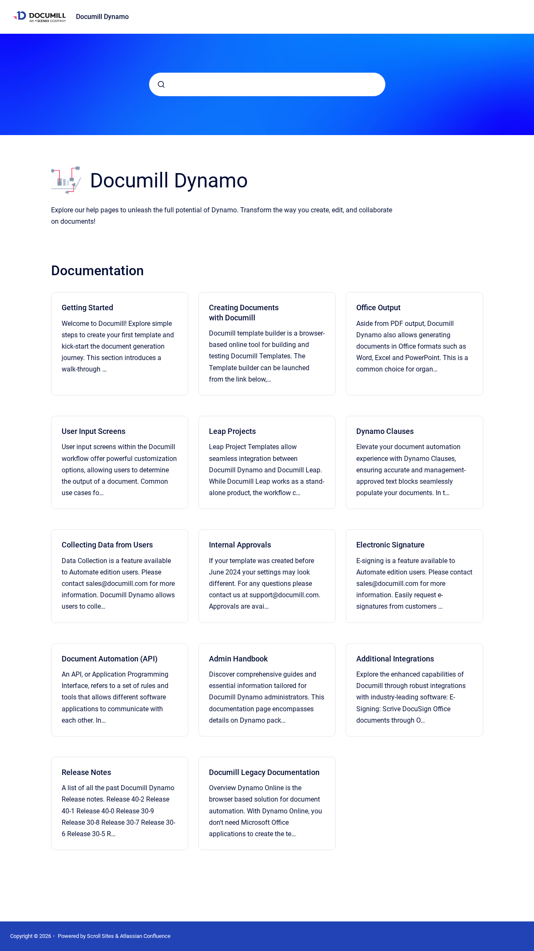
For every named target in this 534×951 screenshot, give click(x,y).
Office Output (378, 307)
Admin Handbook (238, 658)
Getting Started (87, 307)
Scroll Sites (100, 936)
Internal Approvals (240, 544)
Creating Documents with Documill (244, 312)
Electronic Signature (390, 544)
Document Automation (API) (109, 658)
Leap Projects (232, 431)
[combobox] (267, 84)
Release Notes (86, 772)
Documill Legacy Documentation (264, 772)
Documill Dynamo (102, 17)
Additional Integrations (395, 658)
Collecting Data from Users (107, 544)
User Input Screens (93, 431)
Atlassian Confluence (145, 936)
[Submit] (161, 84)
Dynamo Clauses (385, 431)
